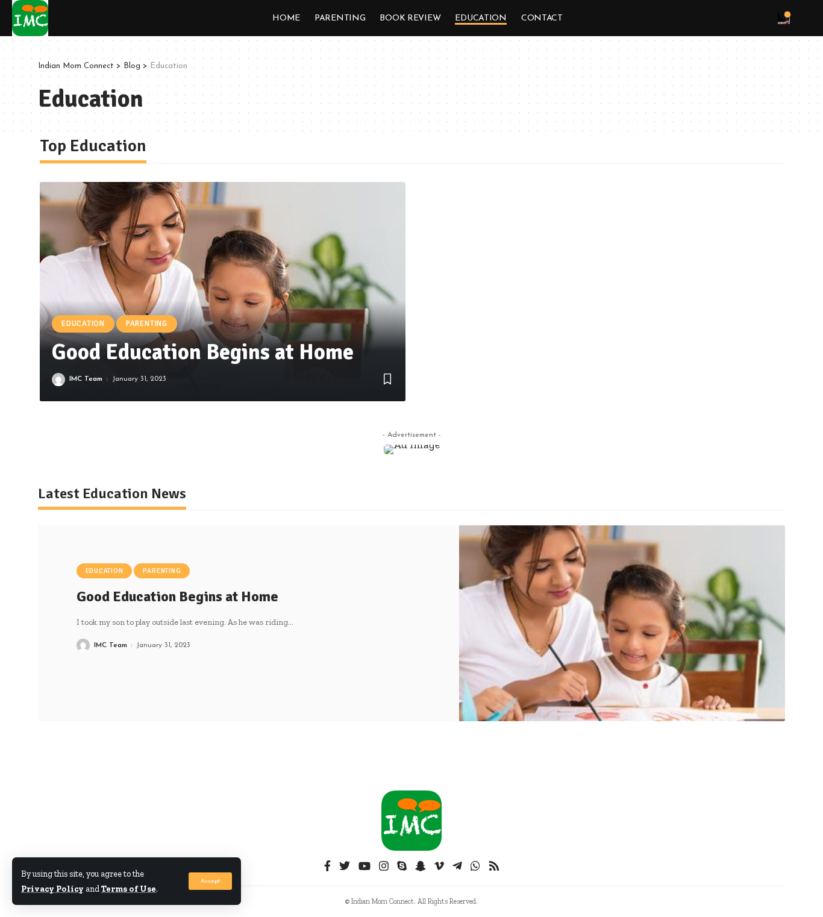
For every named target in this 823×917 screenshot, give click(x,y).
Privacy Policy (52, 888)
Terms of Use (128, 888)
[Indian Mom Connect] (30, 18)
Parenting (146, 323)
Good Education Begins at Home (203, 352)
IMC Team (85, 379)
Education (83, 323)
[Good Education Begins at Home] (222, 291)
